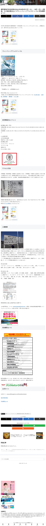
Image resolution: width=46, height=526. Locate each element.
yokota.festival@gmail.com (19, 306)
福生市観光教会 (4, 397)
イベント (3, 413)
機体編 (10, 96)
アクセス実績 (7, 203)
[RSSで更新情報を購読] (23, 428)
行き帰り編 (36, 94)
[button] (39, 16)
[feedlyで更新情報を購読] (34, 425)
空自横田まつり (4, 401)
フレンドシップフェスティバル (11, 413)
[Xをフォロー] (12, 425)
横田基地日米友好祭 (21, 413)
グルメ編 (16, 96)
